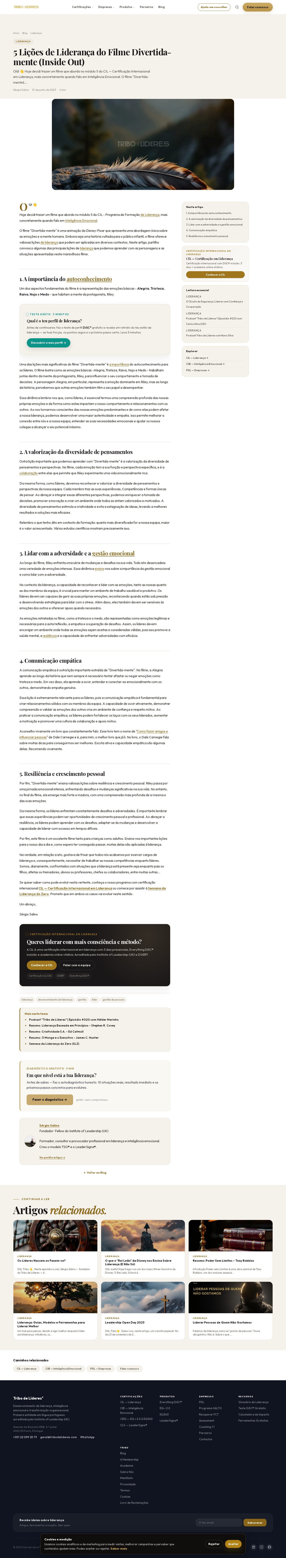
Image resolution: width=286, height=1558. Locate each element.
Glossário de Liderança (253, 1402)
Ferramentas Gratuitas (253, 1420)
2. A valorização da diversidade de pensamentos (214, 218)
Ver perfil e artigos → (52, 1157)
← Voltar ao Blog (95, 1172)
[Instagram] (261, 1547)
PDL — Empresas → (198, 370)
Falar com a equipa (76, 965)
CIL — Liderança (26, 1368)
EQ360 (164, 1414)
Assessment (206, 1420)
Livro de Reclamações (134, 1502)
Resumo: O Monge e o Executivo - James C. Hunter (64, 1038)
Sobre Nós (127, 1472)
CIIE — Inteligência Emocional (63, 1368)
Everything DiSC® (171, 1402)
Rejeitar (214, 1544)
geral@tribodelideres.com (58, 1437)
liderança (86, 248)
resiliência (50, 636)
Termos (125, 1490)
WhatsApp (87, 1437)
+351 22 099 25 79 (25, 1437)
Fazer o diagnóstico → (49, 1100)
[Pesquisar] (237, 7)
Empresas (106, 7)
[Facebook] (269, 1547)
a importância (119, 364)
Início (16, 33)
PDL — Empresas (100, 1368)
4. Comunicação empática (201, 230)
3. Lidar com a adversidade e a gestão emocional (214, 224)
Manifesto (126, 1478)
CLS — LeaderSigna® (133, 1425)
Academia (126, 1465)
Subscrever (255, 1522)
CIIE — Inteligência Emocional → (205, 364)
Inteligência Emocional (81, 220)
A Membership (129, 1459)
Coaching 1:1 (206, 1426)
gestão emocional (113, 553)
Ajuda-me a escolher (214, 7)
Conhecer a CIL (42, 965)
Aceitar (233, 1544)
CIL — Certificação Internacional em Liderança (75, 888)
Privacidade (128, 1484)
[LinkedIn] (253, 1547)
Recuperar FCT (209, 1414)
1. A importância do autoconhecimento (209, 213)
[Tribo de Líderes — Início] (26, 7)
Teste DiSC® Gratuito (252, 1408)
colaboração (28, 473)
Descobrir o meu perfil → (48, 342)
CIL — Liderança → (197, 357)
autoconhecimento (89, 278)
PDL (201, 1402)
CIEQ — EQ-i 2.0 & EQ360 (136, 1419)
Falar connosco (257, 7)
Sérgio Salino (49, 1125)
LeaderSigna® (169, 1420)
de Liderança (149, 215)
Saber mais (119, 1548)
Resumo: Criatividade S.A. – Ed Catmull (56, 1031)
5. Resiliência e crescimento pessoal (207, 236)
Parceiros (146, 7)
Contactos (205, 1439)
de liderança (49, 242)
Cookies (125, 1496)
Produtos (127, 7)
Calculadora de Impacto (253, 1414)
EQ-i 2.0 (165, 1408)
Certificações (82, 7)
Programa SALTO (210, 1408)
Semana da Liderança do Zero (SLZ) (54, 1044)
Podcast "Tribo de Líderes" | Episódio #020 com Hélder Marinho (74, 1019)
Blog (161, 7)
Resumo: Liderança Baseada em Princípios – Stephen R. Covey (72, 1025)
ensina (99, 568)
